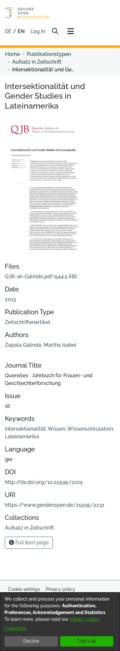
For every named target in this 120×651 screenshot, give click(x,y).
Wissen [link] (56, 429)
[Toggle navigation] (70, 31)
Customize (15, 628)
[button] (55, 31)
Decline (31, 641)
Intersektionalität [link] (25, 429)
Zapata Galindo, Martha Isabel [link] (40, 345)
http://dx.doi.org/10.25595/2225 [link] (44, 482)
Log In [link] (38, 31)
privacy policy (84, 619)
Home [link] (12, 54)
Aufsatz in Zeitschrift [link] (36, 62)
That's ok (86, 641)
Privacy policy (60, 589)
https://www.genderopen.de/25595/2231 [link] (54, 505)
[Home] (27, 13)
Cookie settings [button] (24, 589)
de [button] (9, 31)
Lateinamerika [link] (22, 436)
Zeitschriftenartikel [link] (27, 322)
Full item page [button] (31, 543)
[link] (41, 276)
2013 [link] (10, 299)
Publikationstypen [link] (49, 54)
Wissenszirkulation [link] (90, 429)
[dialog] (60, 622)
